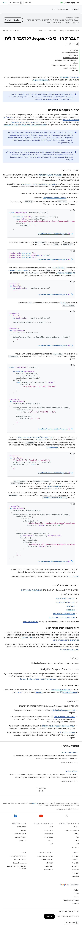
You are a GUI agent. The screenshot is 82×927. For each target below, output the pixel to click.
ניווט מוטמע (71, 610)
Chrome (76, 893)
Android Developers (73, 31)
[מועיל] (7, 30)
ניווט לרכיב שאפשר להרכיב (65, 598)
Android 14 (75, 866)
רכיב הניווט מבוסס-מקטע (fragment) (24, 122)
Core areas (63, 9)
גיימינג (51, 827)
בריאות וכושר (48, 834)
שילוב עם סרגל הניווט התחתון (64, 614)
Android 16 (75, 860)
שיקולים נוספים (71, 771)
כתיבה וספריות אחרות (69, 752)
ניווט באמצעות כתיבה (30, 622)
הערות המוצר (17, 692)
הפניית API (49, 863)
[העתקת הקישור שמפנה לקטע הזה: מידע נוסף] (65, 701)
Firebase (76, 897)
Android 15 (75, 863)
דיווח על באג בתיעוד (19, 860)
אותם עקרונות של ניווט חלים (31, 590)
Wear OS (23, 830)
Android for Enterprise (71, 830)
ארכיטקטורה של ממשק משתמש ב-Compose (35, 437)
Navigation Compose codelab (63, 710)
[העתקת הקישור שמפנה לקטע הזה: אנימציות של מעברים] (57, 685)
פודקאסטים (75, 847)
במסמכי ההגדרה (73, 576)
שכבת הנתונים (26, 637)
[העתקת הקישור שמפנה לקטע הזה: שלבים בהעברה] (58, 170)
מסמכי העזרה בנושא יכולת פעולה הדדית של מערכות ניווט (25, 125)
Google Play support (19, 863)
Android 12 (75, 873)
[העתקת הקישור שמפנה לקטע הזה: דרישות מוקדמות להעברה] (46, 110)
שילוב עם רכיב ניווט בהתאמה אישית (62, 618)
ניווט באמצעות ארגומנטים (65, 602)
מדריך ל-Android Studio (45, 856)
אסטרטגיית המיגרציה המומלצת (50, 175)
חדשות (77, 840)
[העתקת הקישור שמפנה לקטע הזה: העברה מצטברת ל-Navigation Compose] (38, 669)
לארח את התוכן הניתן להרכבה (52, 138)
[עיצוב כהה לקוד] (71, 210)
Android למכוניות (20, 837)
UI (53, 9)
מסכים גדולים (21, 827)
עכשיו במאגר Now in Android (64, 717)
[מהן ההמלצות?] (61, 746)
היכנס (5, 2)
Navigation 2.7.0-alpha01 (60, 690)
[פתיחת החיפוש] (30, 2)
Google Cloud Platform (71, 900)
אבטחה (76, 834)
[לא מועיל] (4, 30)
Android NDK (48, 870)
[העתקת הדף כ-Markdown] (70, 44)
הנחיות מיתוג (63, 911)
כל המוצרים (75, 904)
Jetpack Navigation (40, 80)
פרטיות (50, 840)
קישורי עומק (70, 606)
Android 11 (75, 876)
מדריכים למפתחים (47, 860)
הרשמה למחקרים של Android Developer (16, 867)
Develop (76, 9)
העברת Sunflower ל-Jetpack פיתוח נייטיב (59, 726)
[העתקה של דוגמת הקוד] (73, 210)
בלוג (78, 844)
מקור (77, 837)
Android (76, 827)
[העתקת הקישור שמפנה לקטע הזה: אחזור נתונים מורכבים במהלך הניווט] (44, 628)
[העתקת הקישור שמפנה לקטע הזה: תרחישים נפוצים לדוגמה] (48, 585)
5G (52, 844)
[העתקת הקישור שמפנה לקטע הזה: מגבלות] (68, 658)
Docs (40, 31)
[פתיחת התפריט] (78, 2)
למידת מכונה (49, 830)
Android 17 (75, 856)
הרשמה (49, 916)
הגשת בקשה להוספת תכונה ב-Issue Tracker (39, 679)
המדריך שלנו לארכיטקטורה (31, 184)
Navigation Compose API (69, 77)
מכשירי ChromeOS (20, 834)
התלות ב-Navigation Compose (54, 198)
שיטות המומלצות (54, 486)
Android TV (22, 840)
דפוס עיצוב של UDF (49, 184)
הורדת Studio (48, 866)
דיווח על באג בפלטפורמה (18, 856)
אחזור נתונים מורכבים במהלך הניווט (66, 640)
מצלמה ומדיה (48, 837)
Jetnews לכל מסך (68, 732)
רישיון (71, 911)
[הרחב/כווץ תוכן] (70, 50)
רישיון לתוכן (35, 803)
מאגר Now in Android (70, 650)
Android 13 (75, 870)
